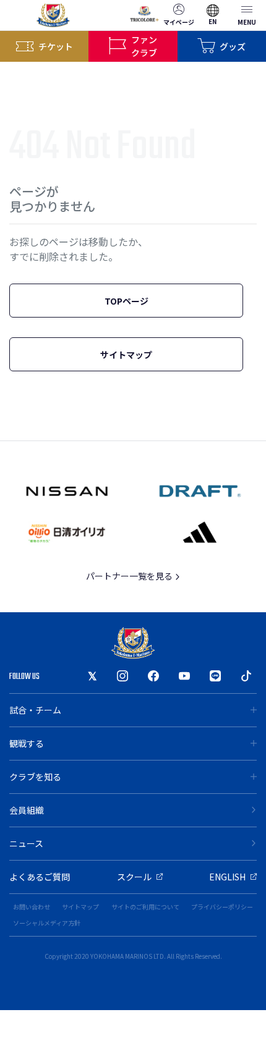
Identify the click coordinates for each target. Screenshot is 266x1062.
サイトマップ (126, 354)
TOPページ (126, 301)
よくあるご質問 (39, 876)
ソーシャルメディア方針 (46, 922)
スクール (134, 876)
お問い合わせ (31, 906)
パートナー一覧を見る (130, 576)
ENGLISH (227, 876)
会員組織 (26, 810)
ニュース (26, 843)
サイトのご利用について (145, 906)
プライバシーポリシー (222, 906)
